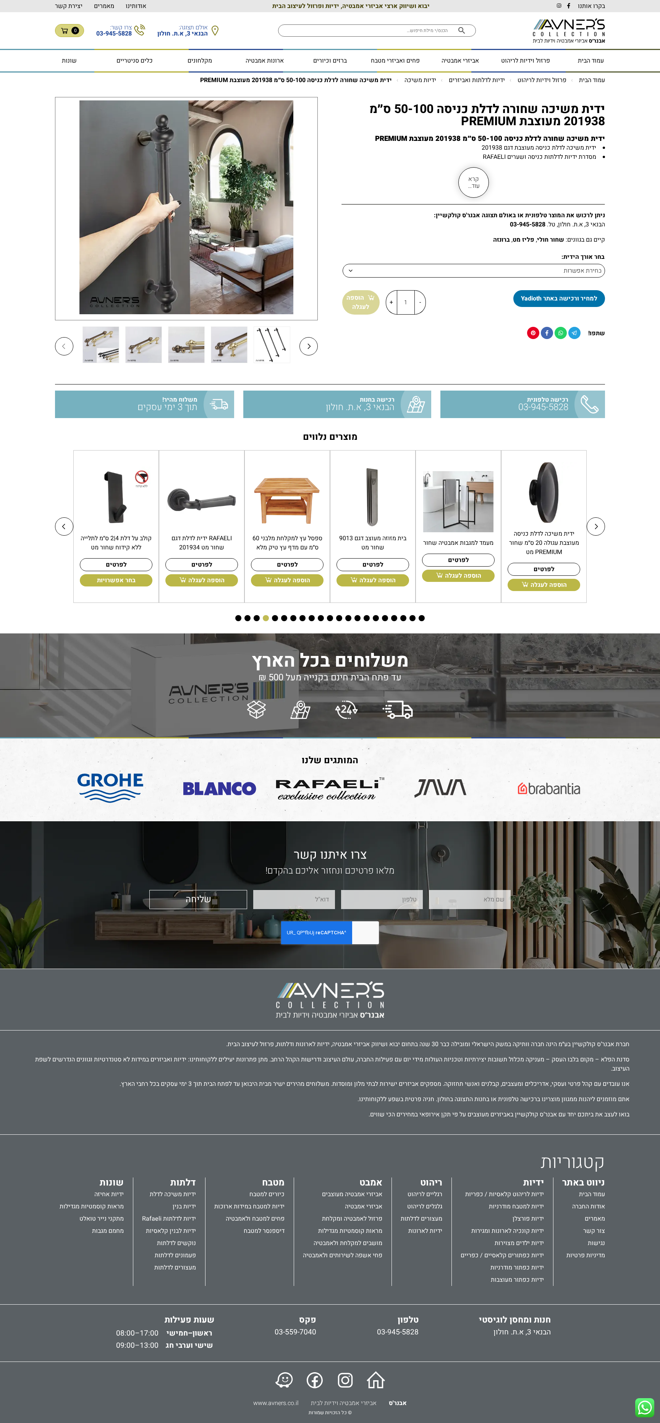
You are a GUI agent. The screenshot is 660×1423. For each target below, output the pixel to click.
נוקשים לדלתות (176, 1243)
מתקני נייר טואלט (101, 1218)
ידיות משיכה (420, 80)
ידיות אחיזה (109, 1194)
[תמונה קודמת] (64, 346)
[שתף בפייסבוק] (547, 333)
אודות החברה (588, 1206)
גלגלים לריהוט (424, 1206)
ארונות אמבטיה (265, 60)
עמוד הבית (591, 60)
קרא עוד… (474, 182)
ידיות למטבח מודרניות (516, 1206)
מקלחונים (200, 60)
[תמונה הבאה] (308, 346)
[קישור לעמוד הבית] (376, 1380)
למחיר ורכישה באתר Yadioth (559, 298)
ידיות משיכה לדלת (173, 1194)
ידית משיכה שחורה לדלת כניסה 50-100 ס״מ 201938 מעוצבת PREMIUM (296, 80)
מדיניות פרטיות (585, 1255)
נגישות (596, 1243)
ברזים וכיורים (330, 60)
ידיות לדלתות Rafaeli (169, 1218)
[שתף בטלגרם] (574, 333)
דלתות (183, 1182)
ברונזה (501, 239)
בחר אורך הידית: (583, 257)
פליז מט (523, 239)
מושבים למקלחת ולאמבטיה (348, 1243)
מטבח (273, 1182)
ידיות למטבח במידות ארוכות (249, 1206)
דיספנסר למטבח (264, 1231)
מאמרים (104, 6)
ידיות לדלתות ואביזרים (477, 80)
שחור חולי (550, 239)
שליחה (198, 899)
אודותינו (136, 6)
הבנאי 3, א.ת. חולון (522, 1332)
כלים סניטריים (134, 60)
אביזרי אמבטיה (460, 60)
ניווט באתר (583, 1182)
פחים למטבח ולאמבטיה (255, 1218)
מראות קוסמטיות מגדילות (350, 1231)
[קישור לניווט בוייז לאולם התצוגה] (284, 1380)
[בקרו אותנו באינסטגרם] (559, 6)
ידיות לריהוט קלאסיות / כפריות (504, 1194)
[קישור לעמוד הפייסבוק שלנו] (314, 1380)
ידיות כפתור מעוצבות (517, 1279)
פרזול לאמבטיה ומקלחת (352, 1218)
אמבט (370, 1182)
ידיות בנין (184, 1206)
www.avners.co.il (276, 1403)
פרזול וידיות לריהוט (525, 60)
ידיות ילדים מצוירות (519, 1243)
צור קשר (594, 1231)
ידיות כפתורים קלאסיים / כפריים (502, 1255)
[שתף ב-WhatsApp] (561, 333)
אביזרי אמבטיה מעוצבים (352, 1194)
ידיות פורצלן (528, 1218)
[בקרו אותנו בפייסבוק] (569, 6)
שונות (69, 60)
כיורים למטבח (267, 1194)
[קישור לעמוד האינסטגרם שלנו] (345, 1380)
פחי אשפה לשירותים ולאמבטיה (342, 1255)
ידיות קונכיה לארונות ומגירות (507, 1231)
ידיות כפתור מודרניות (517, 1267)
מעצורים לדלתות (421, 1218)
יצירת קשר (68, 6)
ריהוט (431, 1182)
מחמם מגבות (108, 1231)
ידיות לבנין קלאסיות (171, 1231)
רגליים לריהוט (425, 1194)
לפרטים (544, 569)
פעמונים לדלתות (175, 1255)
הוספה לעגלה (357, 302)
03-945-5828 (527, 224)
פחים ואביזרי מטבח (395, 60)
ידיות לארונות (425, 1231)
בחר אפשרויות (116, 580)
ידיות (533, 1182)
